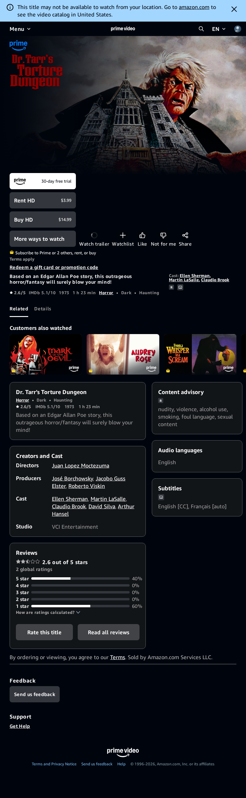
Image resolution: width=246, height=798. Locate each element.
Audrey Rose (123, 354)
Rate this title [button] (44, 632)
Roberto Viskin (86, 486)
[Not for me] (163, 235)
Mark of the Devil (46, 354)
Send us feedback (96, 763)
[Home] (123, 28)
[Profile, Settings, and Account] (237, 28)
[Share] (185, 235)
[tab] (19, 309)
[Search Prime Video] (201, 28)
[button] (48, 612)
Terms (117, 657)
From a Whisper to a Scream (200, 354)
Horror (106, 292)
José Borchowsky (72, 478)
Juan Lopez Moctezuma (80, 465)
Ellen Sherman (195, 275)
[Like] (142, 235)
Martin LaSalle (184, 279)
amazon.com (194, 7)
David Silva (101, 506)
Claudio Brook (215, 279)
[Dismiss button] (234, 9)
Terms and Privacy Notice (54, 763)
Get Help (20, 726)
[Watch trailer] (94, 235)
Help (121, 763)
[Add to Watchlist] (123, 235)
